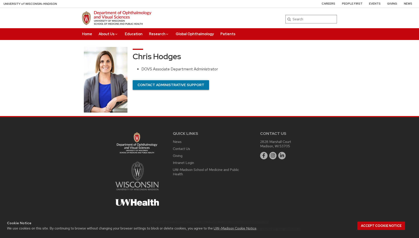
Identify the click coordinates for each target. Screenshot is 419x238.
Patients (227, 34)
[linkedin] (282, 155)
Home (87, 34)
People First (352, 3)
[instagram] (273, 155)
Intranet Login (183, 162)
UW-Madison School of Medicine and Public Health (206, 171)
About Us (107, 34)
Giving (392, 3)
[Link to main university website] (137, 191)
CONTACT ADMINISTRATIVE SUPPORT (170, 85)
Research (157, 34)
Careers (328, 3)
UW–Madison (30, 4)
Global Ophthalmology (195, 34)
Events (375, 3)
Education (134, 34)
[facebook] (264, 155)
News (408, 3)
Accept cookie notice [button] (381, 226)
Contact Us (181, 148)
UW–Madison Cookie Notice (235, 228)
